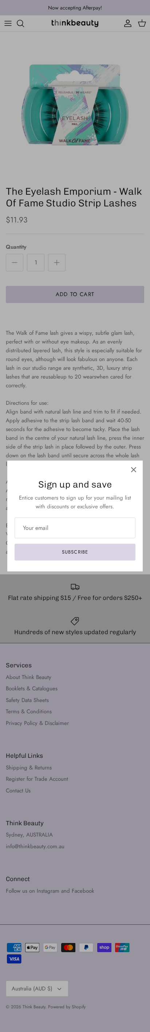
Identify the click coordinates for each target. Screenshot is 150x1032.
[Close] (134, 470)
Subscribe (75, 551)
